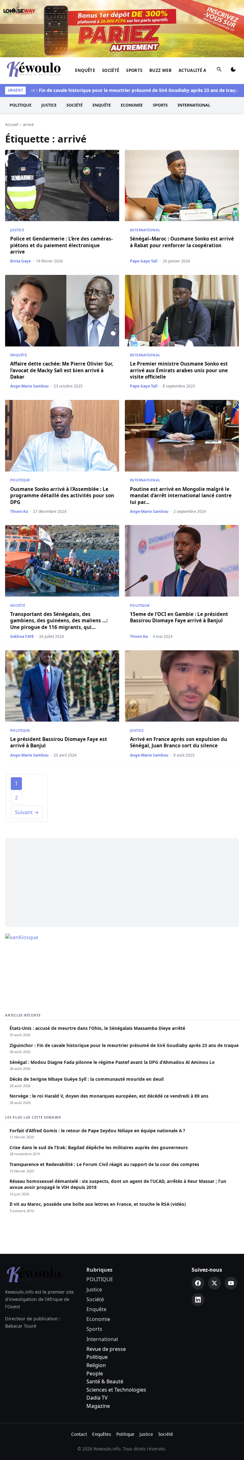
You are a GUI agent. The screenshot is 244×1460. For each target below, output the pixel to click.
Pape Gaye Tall (144, 261)
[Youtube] (231, 1283)
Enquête (85, 70)
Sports (134, 70)
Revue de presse (106, 1348)
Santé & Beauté (104, 1381)
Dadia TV (97, 1397)
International (194, 105)
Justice (49, 105)
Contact (79, 1434)
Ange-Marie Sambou (29, 386)
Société (110, 70)
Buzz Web (160, 70)
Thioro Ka (19, 511)
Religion (96, 1365)
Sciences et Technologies (116, 1389)
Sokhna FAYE (22, 636)
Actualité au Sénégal (204, 70)
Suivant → (27, 812)
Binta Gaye (20, 261)
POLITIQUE (20, 105)
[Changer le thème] (233, 71)
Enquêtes (101, 1434)
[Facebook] (198, 1283)
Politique (97, 1356)
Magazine (98, 1405)
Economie (132, 105)
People (94, 1373)
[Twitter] (214, 1283)
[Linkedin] (198, 1299)
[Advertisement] (122, 882)
